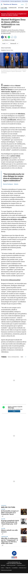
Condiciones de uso (21, 565)
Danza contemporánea (13, 356)
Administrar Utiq (22, 567)
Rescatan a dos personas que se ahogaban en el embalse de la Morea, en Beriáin (13, 14)
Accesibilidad (15, 567)
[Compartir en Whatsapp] (9, 37)
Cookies (2, 567)
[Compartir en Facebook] (2, 37)
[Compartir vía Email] (15, 37)
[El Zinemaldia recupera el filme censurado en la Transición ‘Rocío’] (24, 512)
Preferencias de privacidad (6, 570)
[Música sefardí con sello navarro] (24, 531)
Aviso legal (3, 565)
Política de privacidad (11, 565)
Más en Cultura (8, 507)
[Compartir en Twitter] (5, 37)
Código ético (8, 567)
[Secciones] (1, 4)
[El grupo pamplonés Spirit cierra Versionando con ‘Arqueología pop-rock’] (24, 521)
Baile (22, 356)
